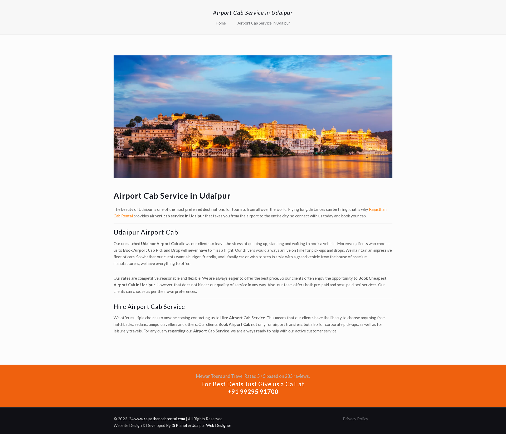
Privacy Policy (355, 418)
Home (221, 23)
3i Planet (179, 425)
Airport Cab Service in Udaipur (263, 23)
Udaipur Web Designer (211, 425)
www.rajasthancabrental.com (159, 418)
